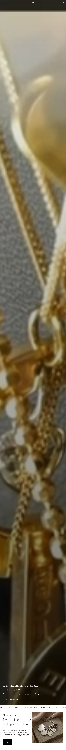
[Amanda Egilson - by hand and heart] (33, 2)
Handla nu (8, 742)
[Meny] (2, 2)
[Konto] (60, 2)
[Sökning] (5, 2)
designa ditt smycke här (11, 699)
